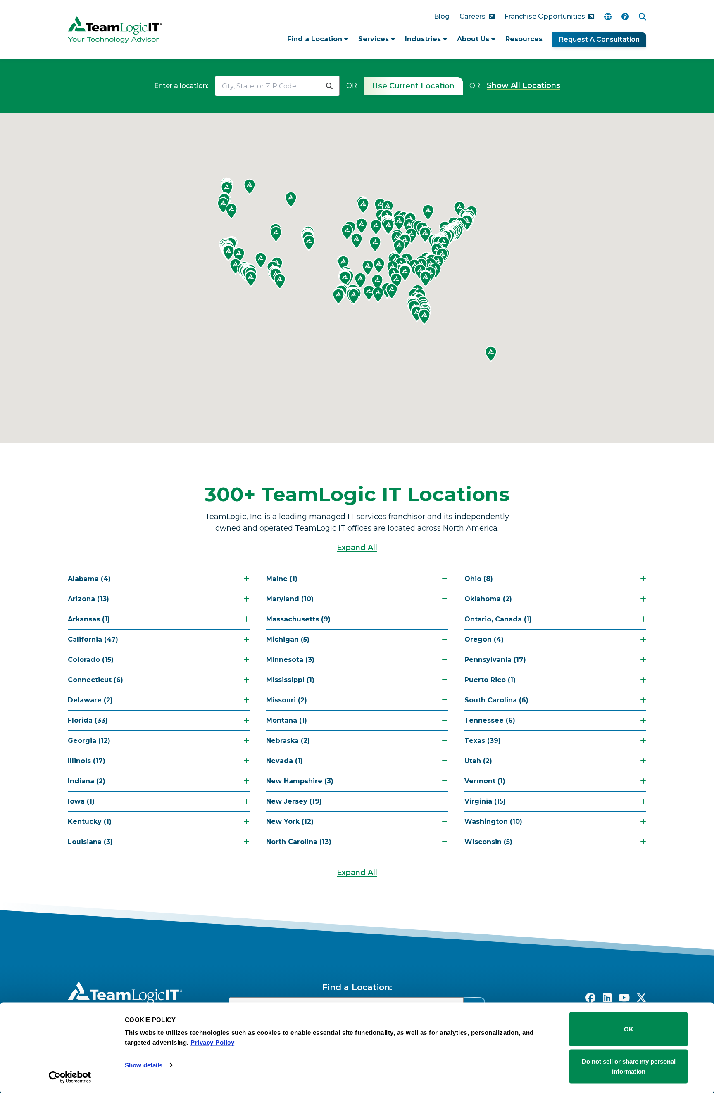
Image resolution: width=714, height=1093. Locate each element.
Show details (143, 1065)
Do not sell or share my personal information (629, 1065)
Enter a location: (181, 86)
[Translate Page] (608, 17)
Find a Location (315, 39)
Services (374, 39)
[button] (361, 226)
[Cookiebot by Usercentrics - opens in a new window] (70, 1077)
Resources (524, 39)
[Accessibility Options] (625, 17)
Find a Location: (357, 987)
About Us (474, 39)
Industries (424, 39)
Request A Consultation (599, 39)
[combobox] (267, 86)
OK (628, 1029)
